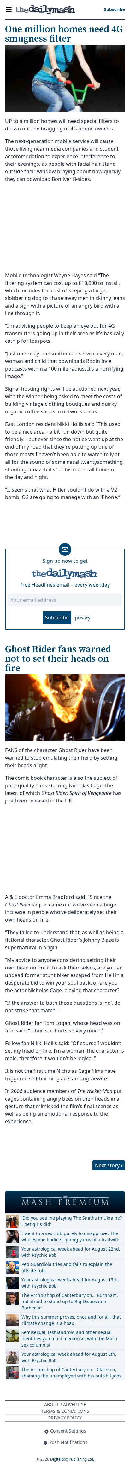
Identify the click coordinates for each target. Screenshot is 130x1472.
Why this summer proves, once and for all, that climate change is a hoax (71, 1320)
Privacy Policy (65, 1418)
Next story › (108, 1165)
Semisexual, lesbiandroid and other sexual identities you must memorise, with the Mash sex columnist (69, 1338)
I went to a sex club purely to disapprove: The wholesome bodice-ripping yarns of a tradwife (70, 1236)
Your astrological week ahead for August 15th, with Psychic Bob (70, 1283)
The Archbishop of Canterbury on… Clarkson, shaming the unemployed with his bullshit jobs (71, 1372)
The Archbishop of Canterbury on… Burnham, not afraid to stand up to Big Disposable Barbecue (69, 1301)
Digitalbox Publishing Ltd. (72, 1459)
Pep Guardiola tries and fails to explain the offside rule (66, 1267)
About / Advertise (65, 1404)
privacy (82, 618)
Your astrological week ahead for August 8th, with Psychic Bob (68, 1357)
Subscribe (57, 617)
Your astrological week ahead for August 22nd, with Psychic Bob (70, 1252)
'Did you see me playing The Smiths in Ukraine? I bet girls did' (71, 1221)
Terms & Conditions (65, 1411)
